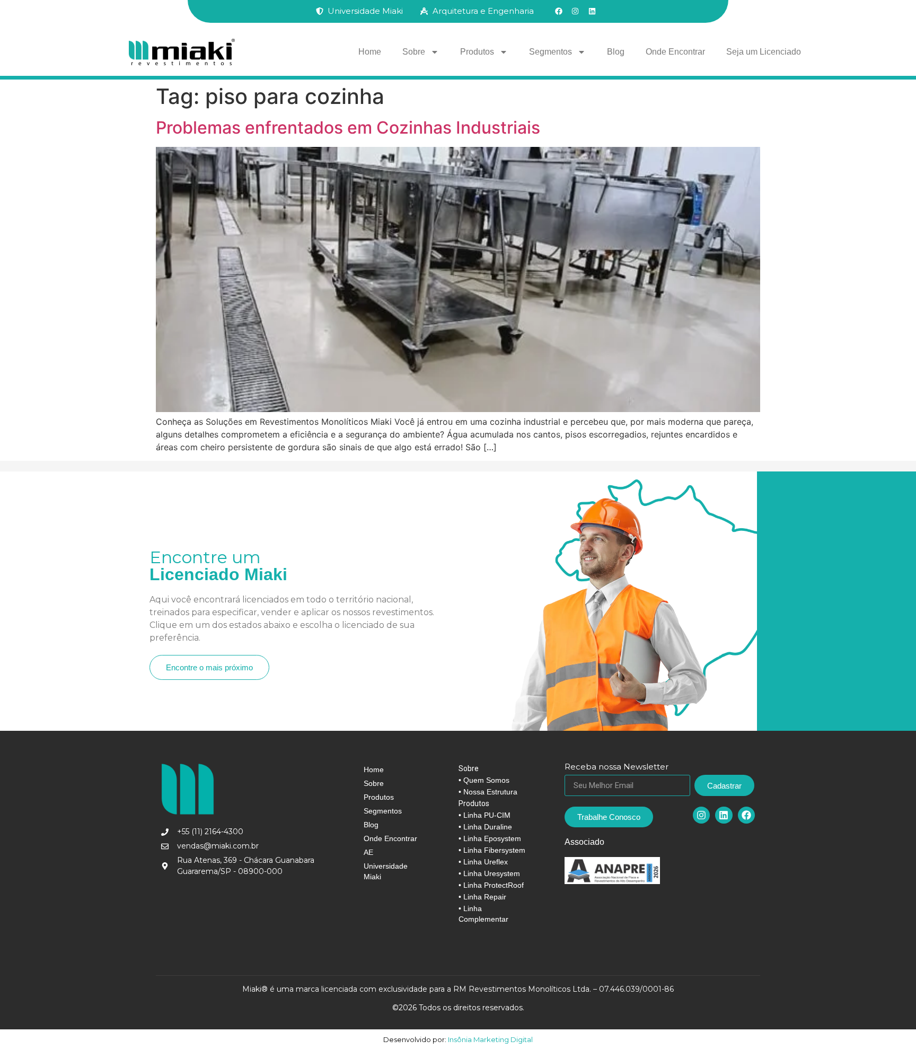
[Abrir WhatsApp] (889, 1031)
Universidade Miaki (386, 871)
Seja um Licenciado (763, 51)
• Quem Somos (484, 780)
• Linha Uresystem (489, 873)
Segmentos (550, 51)
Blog (615, 51)
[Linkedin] (723, 815)
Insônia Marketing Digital (489, 1039)
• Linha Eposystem (490, 838)
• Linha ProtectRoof (491, 885)
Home (369, 51)
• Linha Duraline (485, 827)
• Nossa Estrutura (488, 792)
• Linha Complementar (483, 913)
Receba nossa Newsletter (616, 767)
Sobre (413, 51)
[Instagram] (701, 815)
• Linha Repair (482, 897)
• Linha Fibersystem (492, 850)
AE (368, 852)
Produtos (477, 51)
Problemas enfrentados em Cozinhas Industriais (348, 127)
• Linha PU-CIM (484, 815)
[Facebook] (746, 815)
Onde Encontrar (675, 51)
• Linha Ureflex (483, 862)
